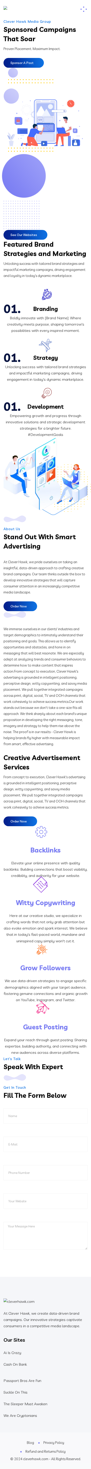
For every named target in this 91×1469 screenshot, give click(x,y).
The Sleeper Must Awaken (25, 1404)
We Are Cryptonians (20, 1415)
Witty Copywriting (45, 903)
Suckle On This (16, 1392)
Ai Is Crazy (12, 1352)
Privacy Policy (53, 1442)
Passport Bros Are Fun (22, 1380)
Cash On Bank (15, 1364)
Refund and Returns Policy (45, 1451)
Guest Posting (45, 1027)
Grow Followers (45, 968)
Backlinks (45, 850)
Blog (30, 1442)
